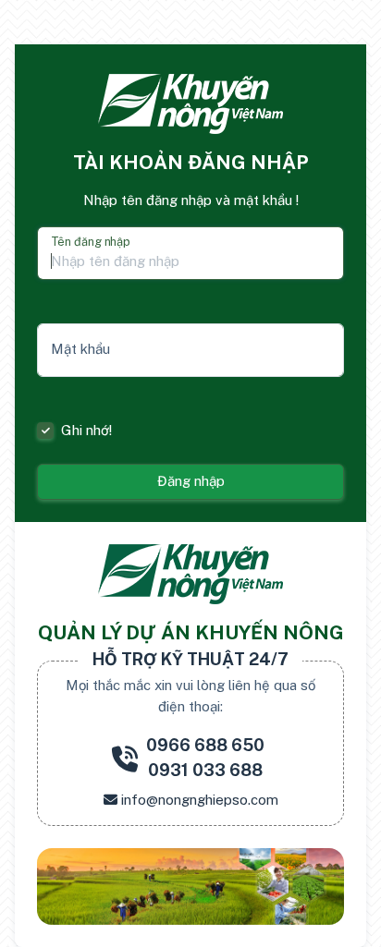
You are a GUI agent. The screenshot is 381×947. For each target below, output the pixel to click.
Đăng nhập (191, 481)
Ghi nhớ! (86, 430)
